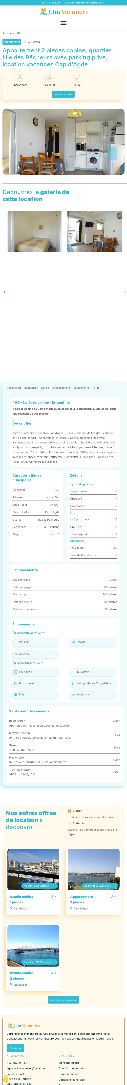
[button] (63, 23)
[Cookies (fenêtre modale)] (6, 1079)
